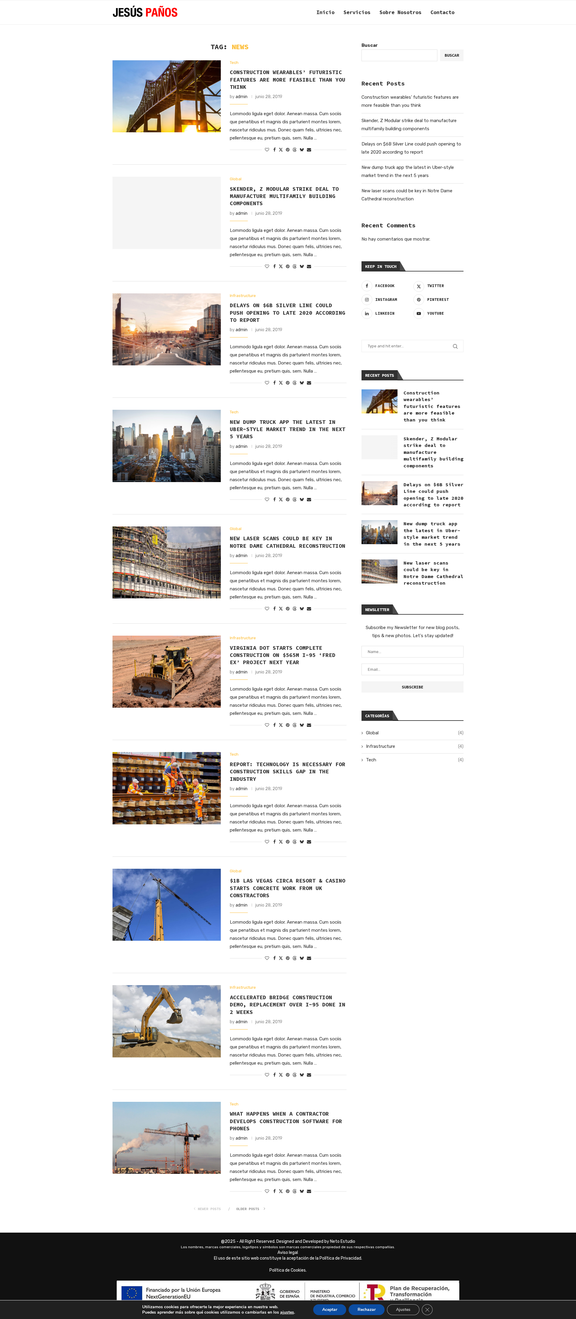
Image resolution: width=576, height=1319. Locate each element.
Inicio (325, 12)
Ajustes (403, 1309)
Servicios (357, 12)
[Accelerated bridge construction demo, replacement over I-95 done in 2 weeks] (166, 1021)
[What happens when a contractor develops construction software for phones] (166, 1138)
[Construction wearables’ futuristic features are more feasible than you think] (166, 96)
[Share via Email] (309, 149)
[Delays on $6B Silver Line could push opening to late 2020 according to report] (166, 329)
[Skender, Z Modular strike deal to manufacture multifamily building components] (166, 213)
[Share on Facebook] (274, 149)
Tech (415, 760)
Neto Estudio (342, 1241)
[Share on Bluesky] (302, 149)
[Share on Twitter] (281, 149)
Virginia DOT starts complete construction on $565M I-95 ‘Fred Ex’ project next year (282, 655)
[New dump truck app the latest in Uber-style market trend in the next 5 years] (166, 446)
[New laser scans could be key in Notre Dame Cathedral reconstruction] (166, 562)
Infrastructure (415, 746)
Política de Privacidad (340, 1258)
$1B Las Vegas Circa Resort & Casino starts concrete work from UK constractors (287, 888)
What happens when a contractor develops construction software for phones (286, 1121)
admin (242, 96)
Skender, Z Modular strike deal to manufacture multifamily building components (284, 196)
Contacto (442, 12)
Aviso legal (288, 1252)
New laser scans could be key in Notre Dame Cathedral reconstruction (287, 542)
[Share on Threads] (294, 149)
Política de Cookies (287, 1270)
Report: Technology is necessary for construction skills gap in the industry (287, 771)
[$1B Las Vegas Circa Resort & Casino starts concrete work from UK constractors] (166, 905)
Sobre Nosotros (401, 12)
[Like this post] (267, 149)
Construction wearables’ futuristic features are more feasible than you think (287, 79)
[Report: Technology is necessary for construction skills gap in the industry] (166, 788)
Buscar (370, 45)
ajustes (287, 1312)
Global (415, 733)
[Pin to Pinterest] (288, 149)
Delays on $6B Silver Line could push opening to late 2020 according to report (287, 312)
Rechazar (367, 1309)
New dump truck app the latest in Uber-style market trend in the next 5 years (287, 429)
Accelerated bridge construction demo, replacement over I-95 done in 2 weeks (287, 1004)
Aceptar (329, 1309)
